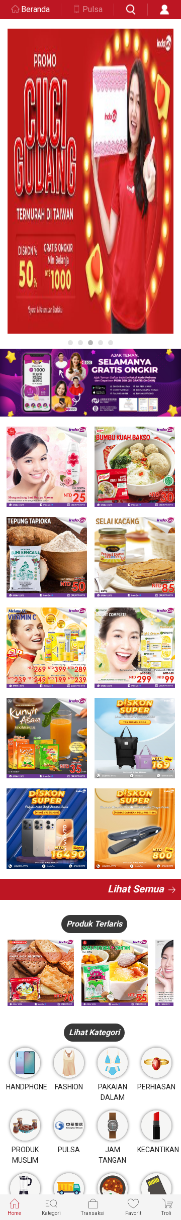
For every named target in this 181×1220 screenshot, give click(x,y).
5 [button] (110, 342)
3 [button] (90, 342)
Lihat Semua (136, 889)
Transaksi (93, 1213)
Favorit (133, 1213)
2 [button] (80, 342)
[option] (90, 181)
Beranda (35, 9)
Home (14, 1213)
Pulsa (92, 9)
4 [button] (100, 342)
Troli (166, 1213)
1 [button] (70, 342)
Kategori (51, 1213)
